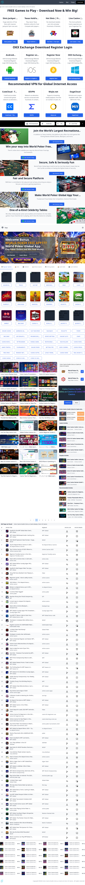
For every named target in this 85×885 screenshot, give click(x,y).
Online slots (64, 336)
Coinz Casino (70, 429)
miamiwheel (50, 304)
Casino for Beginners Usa (74, 494)
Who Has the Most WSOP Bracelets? (20, 832)
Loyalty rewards (50, 353)
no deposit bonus (15, 589)
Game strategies (7, 347)
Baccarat (21, 323)
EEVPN (31, 91)
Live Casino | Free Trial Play (75, 18)
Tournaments (21, 347)
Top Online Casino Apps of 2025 (18, 691)
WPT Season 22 (14, 669)
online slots (13, 560)
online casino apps (15, 692)
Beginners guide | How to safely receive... (21, 577)
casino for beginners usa (17, 716)
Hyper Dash (13, 763)
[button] (33, 520)
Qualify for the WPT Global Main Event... (21, 530)
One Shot (76, 505)
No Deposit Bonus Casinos (17, 546)
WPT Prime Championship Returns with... (21, 658)
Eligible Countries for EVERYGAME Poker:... (21, 625)
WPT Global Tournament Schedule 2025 (21, 799)
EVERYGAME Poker (15, 626)
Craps (78, 336)
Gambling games (21, 331)
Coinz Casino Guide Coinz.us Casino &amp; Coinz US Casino (18, 7)
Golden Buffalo (7, 285)
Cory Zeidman (14, 753)
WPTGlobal (13, 838)
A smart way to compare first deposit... (20, 601)
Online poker (35, 347)
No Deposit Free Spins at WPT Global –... (21, 700)
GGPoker (73, 500)
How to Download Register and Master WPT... (22, 639)
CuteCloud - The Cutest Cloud (10, 91)
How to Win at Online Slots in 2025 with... (21, 559)
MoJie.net (53, 91)
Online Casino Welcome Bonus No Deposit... (22, 643)
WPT (11, 659)
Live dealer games (21, 336)
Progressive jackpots (36, 336)
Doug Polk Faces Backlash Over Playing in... (22, 573)
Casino (61, 2)
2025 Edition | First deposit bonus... (20, 582)
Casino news (64, 353)
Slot (67, 2)
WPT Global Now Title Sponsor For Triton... (21, 827)
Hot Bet (35, 285)
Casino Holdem (36, 323)
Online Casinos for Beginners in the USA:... (22, 714)
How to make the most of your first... (20, 648)
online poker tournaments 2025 (18, 725)
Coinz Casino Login (80, 435)
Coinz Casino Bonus (71, 446)
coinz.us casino (21, 358)
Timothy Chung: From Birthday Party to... (21, 681)
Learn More (23, 255)
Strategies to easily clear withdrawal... (20, 634)
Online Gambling (78, 517)
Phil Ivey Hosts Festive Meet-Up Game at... (21, 785)
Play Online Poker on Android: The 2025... (21, 775)
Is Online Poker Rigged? (16, 592)
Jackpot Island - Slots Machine (79, 323)
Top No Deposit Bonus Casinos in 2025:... (21, 544)
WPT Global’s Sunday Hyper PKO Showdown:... (22, 610)
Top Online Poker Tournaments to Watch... (21, 723)
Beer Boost (49, 285)
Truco (21, 285)
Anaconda (21, 304)
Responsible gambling (50, 342)
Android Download (10, 55)
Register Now (53, 55)
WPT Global (70, 505)
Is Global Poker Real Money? (17, 629)
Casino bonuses (7, 342)
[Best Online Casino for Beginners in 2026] (62, 510)
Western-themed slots (16, 815)
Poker (73, 2)
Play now (80, 414)
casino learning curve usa (17, 721)
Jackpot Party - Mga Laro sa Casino (65, 323)
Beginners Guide (79, 511)
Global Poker (13, 631)
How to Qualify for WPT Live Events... (20, 738)
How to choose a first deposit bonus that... (21, 756)
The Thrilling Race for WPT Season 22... (21, 667)
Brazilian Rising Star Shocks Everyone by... (21, 596)
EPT (11, 598)
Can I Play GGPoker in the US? (18, 742)
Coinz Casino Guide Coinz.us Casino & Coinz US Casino (57, 881)
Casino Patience (79, 304)
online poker (13, 593)
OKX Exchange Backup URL (75, 55)
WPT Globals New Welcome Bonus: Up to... (21, 686)
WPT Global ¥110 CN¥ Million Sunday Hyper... (22, 672)
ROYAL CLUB (49, 323)
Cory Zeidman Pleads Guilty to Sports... (20, 752)
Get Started (11, 255)
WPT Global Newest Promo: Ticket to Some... (22, 662)
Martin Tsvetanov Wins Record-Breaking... (21, 822)
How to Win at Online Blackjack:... (19, 606)
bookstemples (65, 304)
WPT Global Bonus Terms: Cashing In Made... (22, 789)
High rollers (64, 342)
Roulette (64, 331)
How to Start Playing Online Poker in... (20, 808)
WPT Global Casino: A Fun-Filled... (19, 705)
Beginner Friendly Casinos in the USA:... (21, 554)
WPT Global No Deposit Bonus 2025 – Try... (21, 728)
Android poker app (15, 777)
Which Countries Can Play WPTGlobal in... (21, 837)
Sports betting (49, 336)
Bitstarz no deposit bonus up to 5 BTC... (21, 587)
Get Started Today (57, 142)
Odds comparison (65, 347)
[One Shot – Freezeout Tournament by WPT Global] (62, 504)
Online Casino (71, 511)
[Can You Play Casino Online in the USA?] (62, 516)
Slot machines (35, 331)
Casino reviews (78, 342)
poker (11, 735)
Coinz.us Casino (78, 429)
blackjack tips (13, 607)
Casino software (36, 353)
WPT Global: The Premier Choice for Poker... (22, 818)
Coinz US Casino (71, 440)
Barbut (6, 323)
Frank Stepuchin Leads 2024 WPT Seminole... (22, 709)
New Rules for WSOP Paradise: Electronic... (22, 747)
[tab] (6, 267)
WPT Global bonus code (16, 617)
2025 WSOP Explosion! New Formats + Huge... (22, 540)
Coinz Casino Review (72, 452)
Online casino (6, 331)
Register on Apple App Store (31, 55)
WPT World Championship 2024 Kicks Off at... (22, 771)
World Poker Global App (71, 412)
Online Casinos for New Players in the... (21, 719)
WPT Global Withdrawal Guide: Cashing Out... (22, 535)
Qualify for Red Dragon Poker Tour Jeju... (21, 568)
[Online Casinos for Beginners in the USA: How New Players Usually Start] (62, 493)
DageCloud (75, 91)
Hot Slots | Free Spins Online (53, 18)
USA (73, 517)
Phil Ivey (12, 786)
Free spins (6, 353)
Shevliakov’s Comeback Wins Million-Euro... (22, 620)
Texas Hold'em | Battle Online (31, 18)
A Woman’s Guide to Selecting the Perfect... (22, 695)
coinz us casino (36, 358)
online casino (13, 579)
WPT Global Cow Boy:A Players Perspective (21, 813)
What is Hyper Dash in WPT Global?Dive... (21, 761)
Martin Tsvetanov (14, 824)
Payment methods (21, 353)
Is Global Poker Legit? (16, 780)
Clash (78, 285)
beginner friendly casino (16, 556)
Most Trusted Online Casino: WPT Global (21, 804)
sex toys (12, 697)
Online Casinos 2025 (15, 551)
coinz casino (6, 358)
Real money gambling (79, 353)
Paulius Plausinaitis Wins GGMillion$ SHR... (22, 733)
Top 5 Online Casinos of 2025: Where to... (21, 549)
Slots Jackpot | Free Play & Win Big (10, 18)
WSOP (11, 541)
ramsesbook (36, 304)
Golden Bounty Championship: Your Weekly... (22, 676)
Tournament (79, 500)
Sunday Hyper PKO (15, 612)
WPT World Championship (17, 772)
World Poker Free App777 (26, 243)
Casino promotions (79, 347)
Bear (64, 285)
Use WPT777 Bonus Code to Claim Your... (21, 615)
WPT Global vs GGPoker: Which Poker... (20, 766)
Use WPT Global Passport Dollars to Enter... (21, 794)
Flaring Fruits (7, 304)
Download (80, 2)
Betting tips (50, 347)
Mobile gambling (36, 342)
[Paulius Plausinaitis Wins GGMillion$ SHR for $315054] (62, 499)
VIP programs (21, 342)
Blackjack (50, 331)
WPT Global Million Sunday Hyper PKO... (21, 563)
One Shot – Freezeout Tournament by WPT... (22, 653)
